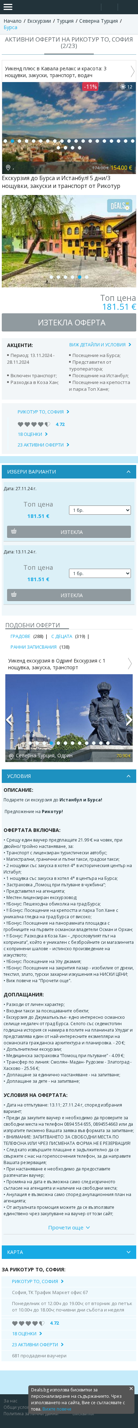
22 (72, 148)
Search (92, 7)
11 (76, 141)
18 (125, 141)
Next (129, 723)
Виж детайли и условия (97, 345)
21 (65, 148)
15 (104, 141)
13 (90, 141)
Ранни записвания (34, 647)
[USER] (110, 8)
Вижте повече (56, 1409)
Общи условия (19, 1407)
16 (111, 141)
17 (118, 141)
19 (132, 141)
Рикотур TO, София (41, 412)
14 (97, 141)
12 (83, 141)
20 (58, 148)
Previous (8, 723)
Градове (20, 636)
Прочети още (66, 1227)
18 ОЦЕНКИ (30, 434)
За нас (10, 1401)
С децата (61, 636)
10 (69, 141)
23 (79, 148)
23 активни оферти (41, 445)
